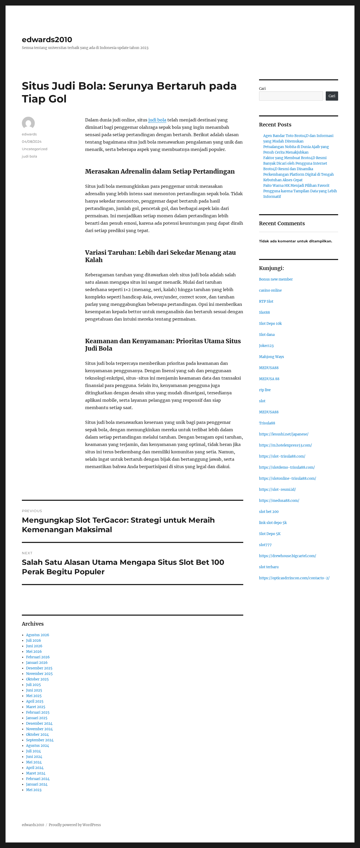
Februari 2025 (38, 712)
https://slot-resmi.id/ (277, 489)
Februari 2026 (38, 657)
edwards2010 (47, 39)
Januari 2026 (37, 662)
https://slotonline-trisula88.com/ (287, 478)
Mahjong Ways (271, 357)
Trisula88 (267, 423)
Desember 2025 (39, 668)
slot (262, 401)
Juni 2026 (34, 646)
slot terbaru (269, 567)
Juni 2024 (34, 756)
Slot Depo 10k (270, 323)
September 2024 (39, 740)
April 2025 (34, 701)
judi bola (157, 119)
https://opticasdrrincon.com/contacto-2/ (294, 578)
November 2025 (39, 673)
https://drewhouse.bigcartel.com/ (287, 556)
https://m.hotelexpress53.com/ (285, 445)
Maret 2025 (35, 707)
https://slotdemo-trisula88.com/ (287, 467)
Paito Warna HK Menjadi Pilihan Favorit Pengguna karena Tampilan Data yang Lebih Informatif (300, 191)
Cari (262, 88)
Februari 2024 (38, 779)
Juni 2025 (34, 690)
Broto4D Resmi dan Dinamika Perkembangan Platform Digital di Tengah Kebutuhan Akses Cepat (298, 174)
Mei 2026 (34, 651)
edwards (29, 134)
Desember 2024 (39, 723)
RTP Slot (266, 301)
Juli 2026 (33, 640)
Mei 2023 (33, 790)
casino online (270, 290)
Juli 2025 (33, 685)
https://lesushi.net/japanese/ (284, 434)
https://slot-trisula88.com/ (282, 456)
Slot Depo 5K (269, 534)
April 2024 (34, 768)
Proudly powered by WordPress (75, 825)
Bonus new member (276, 279)
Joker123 (266, 346)
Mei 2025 (34, 696)
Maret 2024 (35, 773)
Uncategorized (34, 149)
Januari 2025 (36, 718)
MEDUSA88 (269, 368)
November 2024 (39, 729)
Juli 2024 (33, 751)
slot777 (265, 545)
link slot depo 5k (273, 523)
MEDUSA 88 (269, 379)
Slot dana (267, 334)
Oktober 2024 (37, 734)
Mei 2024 (34, 762)
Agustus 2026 (37, 635)
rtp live (265, 390)
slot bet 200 (269, 511)
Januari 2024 (36, 784)
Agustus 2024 (37, 745)
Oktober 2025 (37, 679)
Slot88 (264, 312)
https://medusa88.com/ (279, 500)
